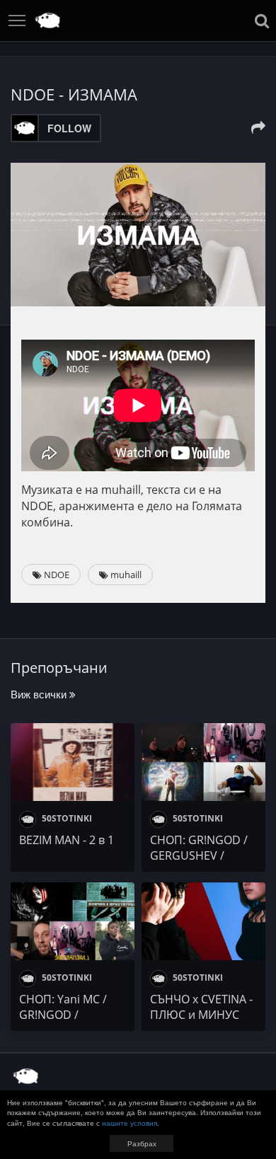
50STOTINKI (66, 818)
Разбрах (141, 1143)
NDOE (55, 574)
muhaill (125, 574)
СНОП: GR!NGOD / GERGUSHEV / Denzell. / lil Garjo (199, 855)
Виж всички (40, 693)
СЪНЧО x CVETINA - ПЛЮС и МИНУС (201, 1006)
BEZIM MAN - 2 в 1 (66, 840)
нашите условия (129, 1123)
